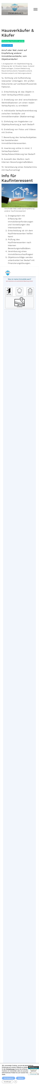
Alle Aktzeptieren (8, 1078)
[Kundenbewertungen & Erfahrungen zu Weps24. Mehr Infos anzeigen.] (33, 1070)
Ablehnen (20, 1078)
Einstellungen (10, 1069)
